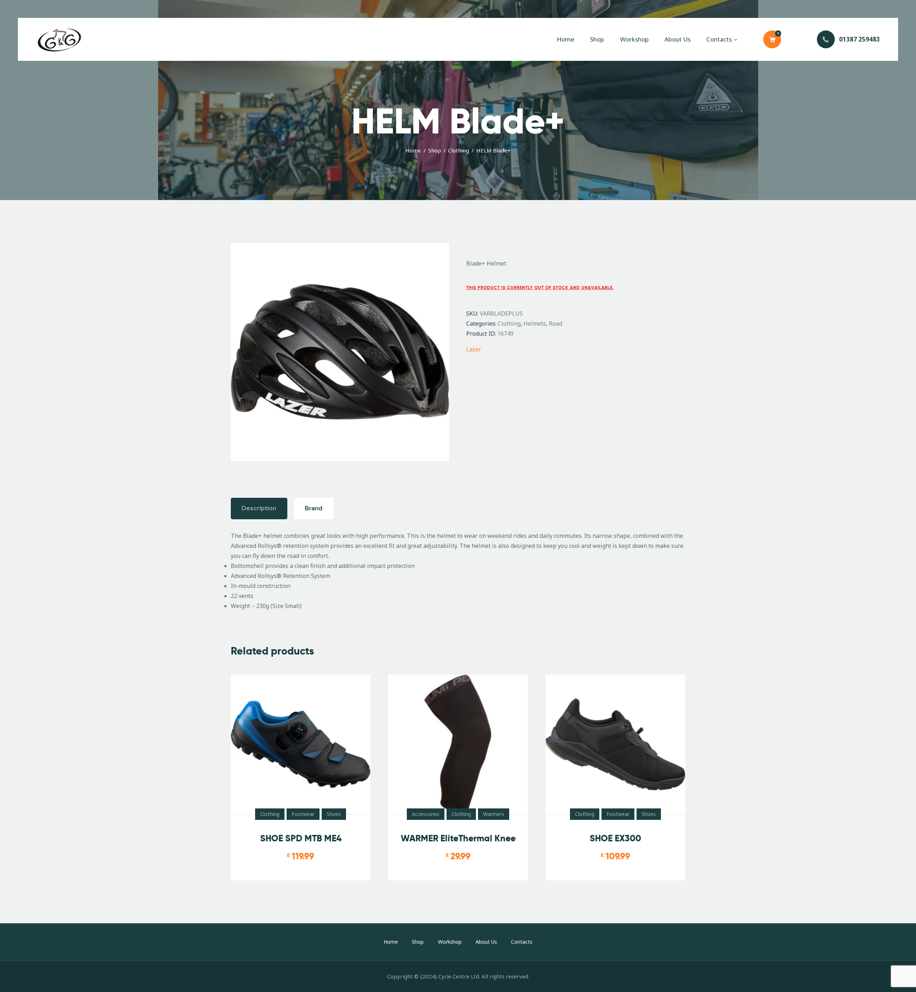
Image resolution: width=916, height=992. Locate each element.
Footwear (303, 814)
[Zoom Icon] (340, 352)
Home (413, 150)
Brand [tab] (313, 508)
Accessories (425, 814)
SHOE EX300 (615, 838)
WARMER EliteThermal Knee (458, 838)
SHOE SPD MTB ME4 (300, 838)
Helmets (534, 323)
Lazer (473, 349)
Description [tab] (259, 508)
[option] (340, 352)
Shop (434, 150)
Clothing (458, 150)
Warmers (493, 814)
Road (555, 323)
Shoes (334, 814)
